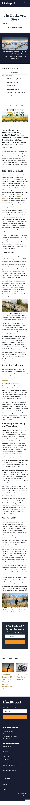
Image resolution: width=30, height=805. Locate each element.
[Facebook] (5, 106)
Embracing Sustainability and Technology (17, 92)
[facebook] (4, 794)
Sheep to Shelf (10, 96)
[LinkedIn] (16, 106)
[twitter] (7, 794)
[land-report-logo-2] (8, 2)
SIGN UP (15, 642)
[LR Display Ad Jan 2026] (15, 109)
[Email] (22, 106)
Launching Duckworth (12, 89)
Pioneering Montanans (12, 82)
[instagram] (10, 794)
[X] (10, 106)
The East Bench (10, 86)
